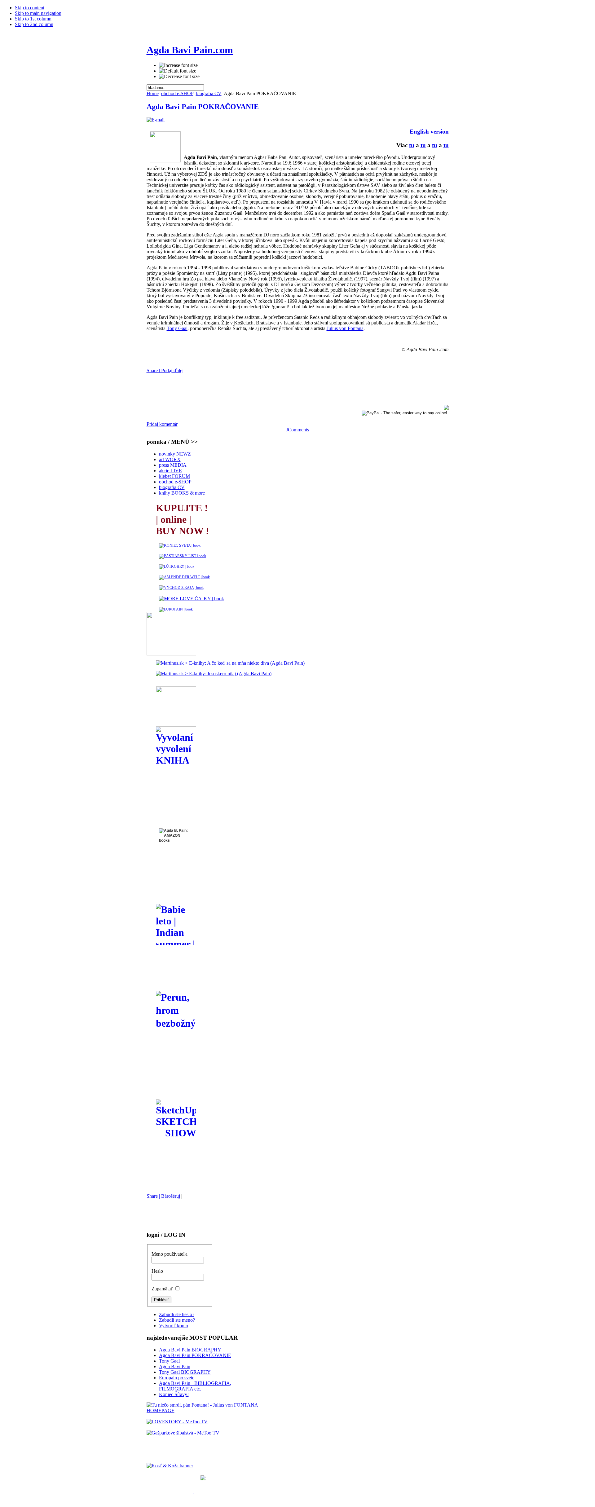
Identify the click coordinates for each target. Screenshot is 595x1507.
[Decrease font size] (179, 76)
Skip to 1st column (33, 18)
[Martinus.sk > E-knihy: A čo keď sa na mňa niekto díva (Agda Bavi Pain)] (230, 663)
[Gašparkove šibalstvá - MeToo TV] (183, 1432)
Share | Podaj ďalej (165, 370)
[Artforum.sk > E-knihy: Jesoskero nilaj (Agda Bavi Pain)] (214, 673)
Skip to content (29, 7)
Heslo (157, 1271)
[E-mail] (156, 119)
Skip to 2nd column (34, 24)
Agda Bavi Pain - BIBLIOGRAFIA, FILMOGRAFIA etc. (195, 1386)
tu (411, 145)
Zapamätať (163, 1288)
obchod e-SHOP (177, 93)
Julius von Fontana (345, 328)
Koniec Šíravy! (174, 1394)
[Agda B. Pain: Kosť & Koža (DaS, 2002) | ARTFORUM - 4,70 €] (170, 1491)
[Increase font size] (178, 65)
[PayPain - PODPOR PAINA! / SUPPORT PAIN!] (404, 412)
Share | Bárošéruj (163, 1196)
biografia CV (209, 93)
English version (429, 131)
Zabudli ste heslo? (176, 1314)
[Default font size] (177, 71)
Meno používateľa (169, 1254)
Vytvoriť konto (173, 1325)
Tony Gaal (177, 328)
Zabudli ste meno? (177, 1320)
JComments (297, 429)
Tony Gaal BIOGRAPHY (185, 1372)
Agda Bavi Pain (174, 1366)
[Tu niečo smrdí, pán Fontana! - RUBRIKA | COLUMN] (205, 1407)
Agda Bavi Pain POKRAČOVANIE (203, 107)
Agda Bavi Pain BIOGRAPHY (190, 1349)
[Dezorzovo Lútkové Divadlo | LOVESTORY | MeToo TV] (177, 1421)
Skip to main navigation (38, 13)
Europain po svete (176, 1377)
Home (153, 93)
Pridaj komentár (162, 424)
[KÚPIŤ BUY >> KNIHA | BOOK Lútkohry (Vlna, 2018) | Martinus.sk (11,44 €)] (177, 566)
